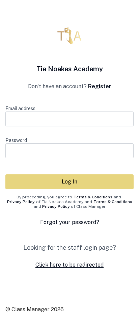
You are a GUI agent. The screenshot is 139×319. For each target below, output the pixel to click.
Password (16, 140)
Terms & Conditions (93, 197)
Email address (20, 108)
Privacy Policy (21, 201)
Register (99, 86)
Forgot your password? (69, 222)
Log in (69, 181)
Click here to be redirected (69, 265)
